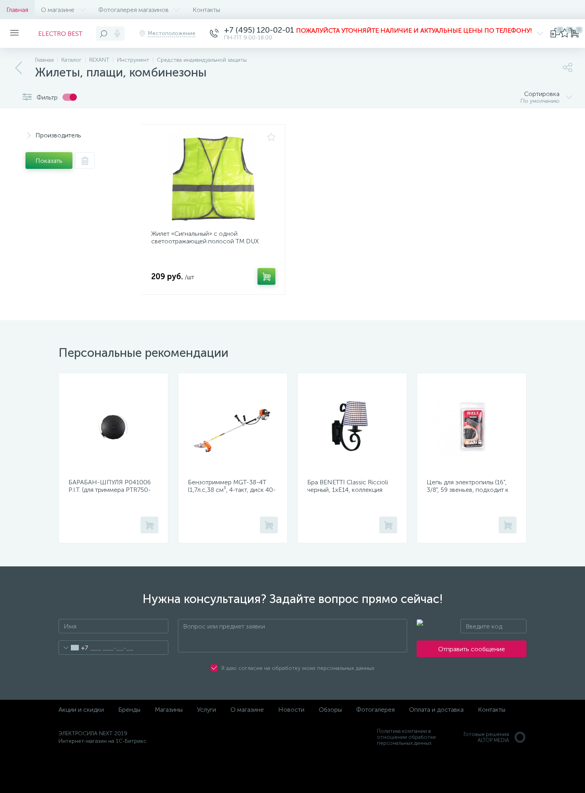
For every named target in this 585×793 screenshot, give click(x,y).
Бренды (129, 709)
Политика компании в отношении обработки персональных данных (406, 737)
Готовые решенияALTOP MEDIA (486, 737)
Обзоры (330, 709)
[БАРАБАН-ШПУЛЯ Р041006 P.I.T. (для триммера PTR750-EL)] (113, 427)
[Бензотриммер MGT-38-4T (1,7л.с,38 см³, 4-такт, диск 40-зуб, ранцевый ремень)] (233, 427)
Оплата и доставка (436, 709)
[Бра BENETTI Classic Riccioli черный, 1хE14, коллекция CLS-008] (352, 427)
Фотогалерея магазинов (133, 10)
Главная (17, 10)
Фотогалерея (375, 709)
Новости (291, 709)
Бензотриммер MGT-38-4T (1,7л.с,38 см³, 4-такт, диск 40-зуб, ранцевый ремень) (232, 489)
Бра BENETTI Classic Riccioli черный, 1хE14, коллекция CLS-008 (347, 489)
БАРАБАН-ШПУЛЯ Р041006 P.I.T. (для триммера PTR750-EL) (109, 489)
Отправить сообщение (471, 649)
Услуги (206, 709)
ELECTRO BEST (60, 33)
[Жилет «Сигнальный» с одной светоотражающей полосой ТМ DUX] (213, 178)
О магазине (57, 10)
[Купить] (266, 276)
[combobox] (73, 647)
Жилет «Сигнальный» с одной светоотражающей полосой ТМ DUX (205, 237)
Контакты (206, 10)
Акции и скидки (81, 709)
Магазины (169, 709)
